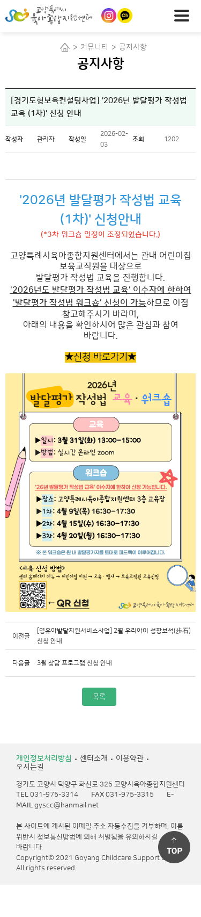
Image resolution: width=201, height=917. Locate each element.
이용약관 (130, 758)
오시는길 (30, 767)
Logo (66, 14)
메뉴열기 (185, 14)
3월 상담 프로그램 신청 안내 (74, 663)
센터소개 (94, 758)
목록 (99, 697)
